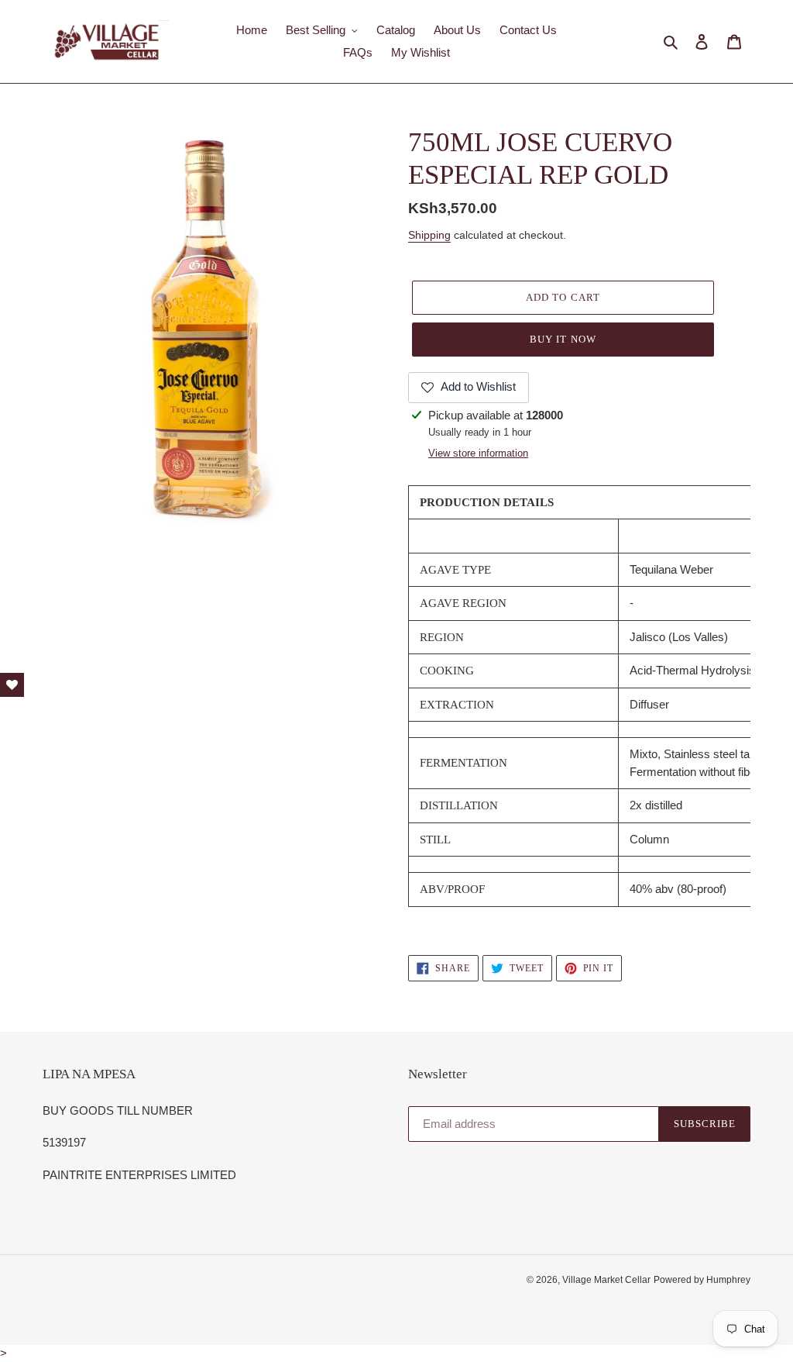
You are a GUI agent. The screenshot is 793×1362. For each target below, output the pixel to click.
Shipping (429, 235)
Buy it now (563, 339)
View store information (478, 453)
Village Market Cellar (606, 1279)
